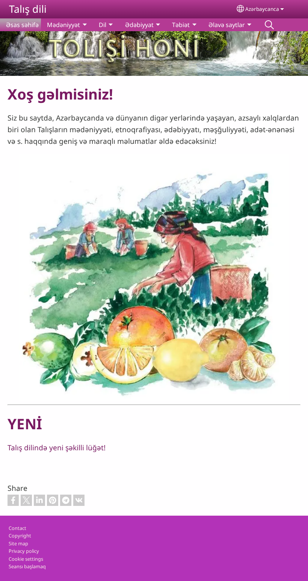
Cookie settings (26, 558)
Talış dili (28, 9)
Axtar (269, 24)
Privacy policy (24, 551)
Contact (17, 528)
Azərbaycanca (262, 8)
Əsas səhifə (22, 25)
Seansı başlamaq (27, 566)
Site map (18, 543)
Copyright (20, 535)
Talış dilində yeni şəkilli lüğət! (57, 447)
